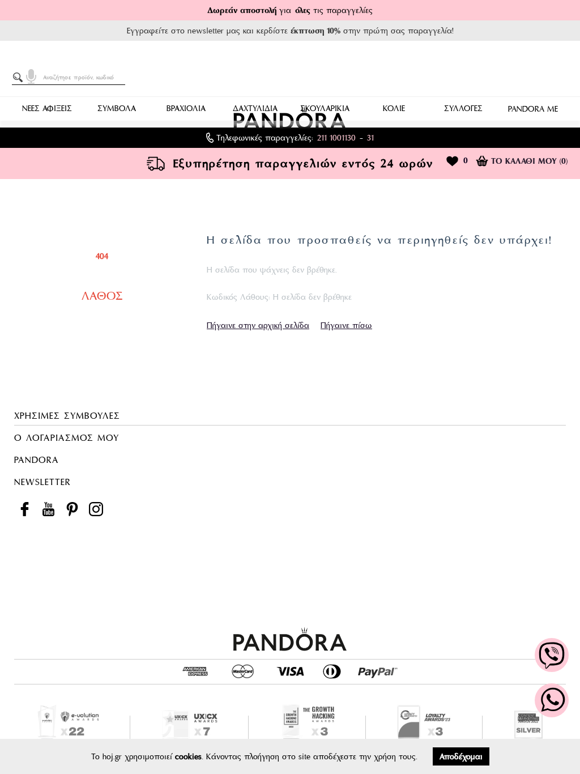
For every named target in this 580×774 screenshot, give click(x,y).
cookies (188, 756)
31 (370, 138)
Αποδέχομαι (461, 756)
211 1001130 (336, 138)
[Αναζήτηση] (20, 77)
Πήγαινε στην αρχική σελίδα (258, 325)
